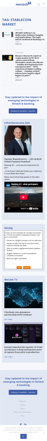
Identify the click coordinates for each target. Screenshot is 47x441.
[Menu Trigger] (38, 5)
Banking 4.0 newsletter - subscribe (23, 111)
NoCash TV (10, 279)
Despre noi (22, 401)
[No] (44, 433)
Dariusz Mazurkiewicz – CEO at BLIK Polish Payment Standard (23, 160)
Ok (23, 436)
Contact (22, 405)
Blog (22, 416)
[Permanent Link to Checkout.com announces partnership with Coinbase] (23, 310)
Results (26, 267)
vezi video (8, 319)
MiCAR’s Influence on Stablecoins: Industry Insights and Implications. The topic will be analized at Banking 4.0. (30, 36)
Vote (19, 267)
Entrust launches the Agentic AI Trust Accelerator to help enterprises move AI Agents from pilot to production (23, 349)
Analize (18, 44)
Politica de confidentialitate (22, 412)
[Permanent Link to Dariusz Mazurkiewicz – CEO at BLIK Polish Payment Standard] (17, 156)
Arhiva (22, 408)
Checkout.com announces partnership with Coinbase (18, 313)
